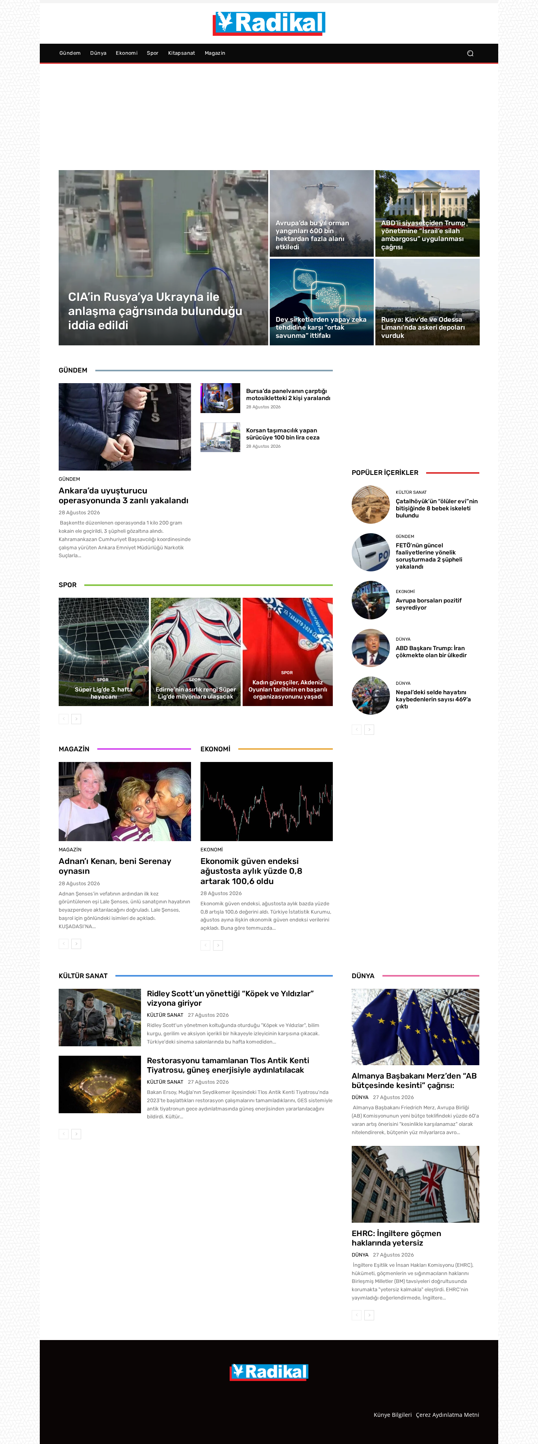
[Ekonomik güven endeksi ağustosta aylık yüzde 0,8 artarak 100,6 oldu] (266, 802)
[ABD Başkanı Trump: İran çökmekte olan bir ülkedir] (371, 648)
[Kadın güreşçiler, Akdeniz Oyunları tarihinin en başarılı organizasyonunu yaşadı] (288, 652)
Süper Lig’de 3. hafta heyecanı (104, 693)
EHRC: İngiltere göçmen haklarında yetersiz (396, 1238)
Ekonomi (211, 849)
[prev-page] (64, 719)
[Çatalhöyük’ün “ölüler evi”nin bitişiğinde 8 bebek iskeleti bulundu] (371, 505)
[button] (470, 53)
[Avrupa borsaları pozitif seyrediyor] (371, 600)
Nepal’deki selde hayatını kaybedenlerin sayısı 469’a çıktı (433, 699)
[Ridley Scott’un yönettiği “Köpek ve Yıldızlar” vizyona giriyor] (100, 1017)
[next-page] (76, 719)
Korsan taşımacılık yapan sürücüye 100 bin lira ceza (283, 434)
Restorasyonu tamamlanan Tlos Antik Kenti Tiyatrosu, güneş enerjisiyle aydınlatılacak (228, 1065)
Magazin (70, 849)
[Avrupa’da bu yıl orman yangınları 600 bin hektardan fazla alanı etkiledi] (322, 213)
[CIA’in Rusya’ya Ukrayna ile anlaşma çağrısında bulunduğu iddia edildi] (164, 257)
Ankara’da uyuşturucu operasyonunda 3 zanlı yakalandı (124, 495)
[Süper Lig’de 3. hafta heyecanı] (104, 652)
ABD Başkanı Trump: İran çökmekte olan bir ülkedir (431, 652)
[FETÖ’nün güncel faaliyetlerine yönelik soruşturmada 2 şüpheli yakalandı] (371, 552)
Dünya (403, 639)
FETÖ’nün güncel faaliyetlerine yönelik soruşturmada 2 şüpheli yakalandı (429, 556)
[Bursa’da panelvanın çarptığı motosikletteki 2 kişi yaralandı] (220, 398)
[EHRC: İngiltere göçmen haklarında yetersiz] (415, 1184)
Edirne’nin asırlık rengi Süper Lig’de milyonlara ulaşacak (196, 693)
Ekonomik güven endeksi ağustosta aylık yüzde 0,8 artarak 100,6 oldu (251, 871)
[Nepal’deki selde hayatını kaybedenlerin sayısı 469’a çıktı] (371, 696)
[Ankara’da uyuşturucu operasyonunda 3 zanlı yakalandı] (125, 427)
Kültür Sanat (411, 492)
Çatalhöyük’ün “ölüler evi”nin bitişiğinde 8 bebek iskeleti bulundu (437, 508)
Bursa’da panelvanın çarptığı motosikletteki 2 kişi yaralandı (288, 394)
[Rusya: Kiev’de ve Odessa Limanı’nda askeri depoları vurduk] (427, 302)
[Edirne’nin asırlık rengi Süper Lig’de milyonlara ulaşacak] (196, 652)
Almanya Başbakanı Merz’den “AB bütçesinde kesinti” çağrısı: (414, 1080)
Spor (102, 680)
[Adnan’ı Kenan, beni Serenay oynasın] (125, 802)
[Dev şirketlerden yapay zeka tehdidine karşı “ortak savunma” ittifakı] (322, 302)
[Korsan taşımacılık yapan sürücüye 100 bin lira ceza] (220, 437)
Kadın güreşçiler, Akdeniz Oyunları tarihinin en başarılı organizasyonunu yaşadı (288, 689)
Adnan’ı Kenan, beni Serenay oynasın (115, 866)
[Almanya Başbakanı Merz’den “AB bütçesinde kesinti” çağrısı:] (415, 1027)
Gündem (69, 479)
